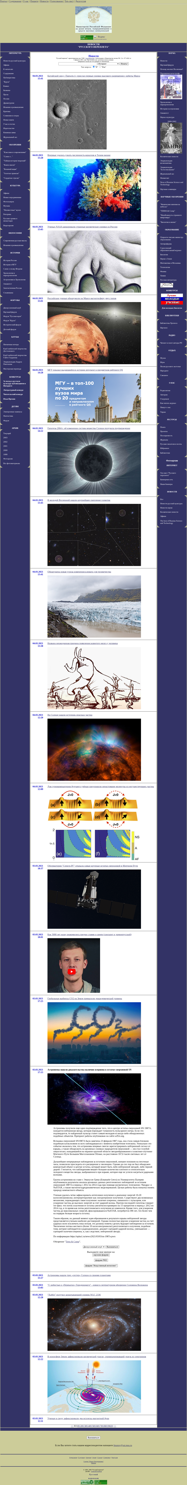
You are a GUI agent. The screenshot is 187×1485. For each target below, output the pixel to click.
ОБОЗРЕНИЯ (15, 145)
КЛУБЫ (15, 337)
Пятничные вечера (11, 344)
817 (99, 1426)
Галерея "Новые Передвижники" (94, 1461)
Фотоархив (8, 459)
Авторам (163, 395)
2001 (5, 446)
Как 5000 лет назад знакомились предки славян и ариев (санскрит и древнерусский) (89, 934)
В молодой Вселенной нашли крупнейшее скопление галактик (78, 500)
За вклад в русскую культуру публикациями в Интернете (14, 383)
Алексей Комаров (96, 1471)
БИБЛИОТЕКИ (172, 315)
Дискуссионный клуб (12, 308)
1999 (5, 454)
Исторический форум (12, 325)
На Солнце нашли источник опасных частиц (69, 715)
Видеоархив (8, 225)
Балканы (6, 90)
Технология (165, 267)
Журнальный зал (10, 137)
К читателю (8, 69)
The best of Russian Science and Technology (171, 522)
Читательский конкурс (13, 394)
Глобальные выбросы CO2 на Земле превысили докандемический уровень (84, 998)
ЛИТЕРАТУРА (15, 53)
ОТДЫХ (172, 350)
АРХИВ (15, 428)
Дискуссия (80, 1)
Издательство (8, 128)
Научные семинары (168, 189)
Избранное (164, 448)
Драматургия (8, 103)
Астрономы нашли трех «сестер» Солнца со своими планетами (79, 1275)
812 (79, 1426)
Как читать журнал (168, 403)
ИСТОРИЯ (15, 253)
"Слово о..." (8, 156)
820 (111, 1426)
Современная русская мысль (15, 240)
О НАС (172, 383)
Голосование (57, 1)
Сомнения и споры (11, 116)
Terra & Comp (72, 1241)
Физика (163, 271)
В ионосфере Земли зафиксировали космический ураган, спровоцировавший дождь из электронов (96, 1356)
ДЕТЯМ (15, 406)
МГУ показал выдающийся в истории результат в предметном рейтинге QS (85, 370)
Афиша (6, 65)
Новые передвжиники (12, 197)
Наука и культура (167, 117)
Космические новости (169, 156)
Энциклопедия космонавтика (166, 162)
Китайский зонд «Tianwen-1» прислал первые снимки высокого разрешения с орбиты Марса (93, 76)
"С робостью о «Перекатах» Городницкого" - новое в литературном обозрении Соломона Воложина (97, 1285)
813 (83, 1426)
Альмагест (7, 284)
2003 (5, 438)
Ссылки (99, 1457)
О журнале (164, 399)
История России (10, 260)
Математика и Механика (170, 263)
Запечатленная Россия (12, 288)
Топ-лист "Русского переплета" (168, 474)
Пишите (34, 1)
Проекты (164, 431)
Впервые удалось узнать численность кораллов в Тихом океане (78, 155)
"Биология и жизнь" (168, 222)
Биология (164, 254)
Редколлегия (165, 390)
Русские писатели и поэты (171, 444)
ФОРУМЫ (15, 300)
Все (161, 499)
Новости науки (166, 508)
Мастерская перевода (12, 369)
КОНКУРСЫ (15, 377)
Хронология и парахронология (10, 274)
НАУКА (172, 53)
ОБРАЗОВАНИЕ (172, 230)
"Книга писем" (9, 165)
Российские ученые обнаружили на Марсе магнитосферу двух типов (81, 298)
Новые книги (8, 120)
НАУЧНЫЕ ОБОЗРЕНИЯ (172, 197)
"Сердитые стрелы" (11, 178)
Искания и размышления (13, 107)
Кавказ (6, 86)
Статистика (106, 1457)
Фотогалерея (8, 202)
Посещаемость (166, 435)
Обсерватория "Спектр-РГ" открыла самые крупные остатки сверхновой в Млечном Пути (92, 866)
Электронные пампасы (12, 412)
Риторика (7, 214)
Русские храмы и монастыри (10, 219)
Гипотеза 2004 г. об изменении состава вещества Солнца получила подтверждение (88, 428)
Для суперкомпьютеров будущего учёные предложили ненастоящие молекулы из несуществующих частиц (100, 786)
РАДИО (172, 335)
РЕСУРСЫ (172, 419)
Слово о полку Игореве (12, 269)
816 (95, 1426)
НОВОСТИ (172, 492)
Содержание (15, 1)
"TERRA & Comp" (167, 211)
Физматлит (164, 178)
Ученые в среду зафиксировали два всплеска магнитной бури (78, 1418)
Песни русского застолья (170, 366)
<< (72, 1426)
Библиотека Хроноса (168, 323)
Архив (94, 1457)
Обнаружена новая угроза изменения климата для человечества (79, 572)
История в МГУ (9, 265)
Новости (44, 1)
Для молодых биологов (172, 308)
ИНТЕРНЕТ (172, 465)
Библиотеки (165, 453)
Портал (3, 1)
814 (87, 1426)
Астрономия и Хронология (14, 279)
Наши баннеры (166, 484)
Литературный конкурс (13, 390)
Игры (162, 362)
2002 (5, 442)
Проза (5, 94)
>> (115, 1426)
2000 (5, 450)
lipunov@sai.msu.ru (123, 1445)
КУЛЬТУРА (15, 185)
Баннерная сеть (166, 479)
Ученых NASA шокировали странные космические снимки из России (82, 227)
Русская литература (168, 280)
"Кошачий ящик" (10, 169)
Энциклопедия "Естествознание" (167, 168)
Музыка (6, 206)
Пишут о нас (165, 407)
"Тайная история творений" (14, 161)
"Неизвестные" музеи (12, 210)
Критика (6, 111)
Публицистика (9, 78)
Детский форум (9, 329)
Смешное (164, 375)
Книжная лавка (9, 132)
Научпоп (163, 328)
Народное (164, 371)
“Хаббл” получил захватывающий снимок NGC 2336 (74, 1295)
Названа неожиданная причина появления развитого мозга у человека (82, 643)
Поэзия (6, 99)
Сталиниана (8, 293)
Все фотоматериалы (11, 463)
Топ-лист (69, 1)
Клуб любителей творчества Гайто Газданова (15, 356)
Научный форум (10, 312)
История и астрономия (169, 109)
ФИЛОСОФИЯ (15, 233)
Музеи (163, 358)
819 (107, 1426)
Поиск (162, 427)
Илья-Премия (9, 399)
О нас (26, 1)
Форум (6, 420)
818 (103, 1426)
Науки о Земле (166, 259)
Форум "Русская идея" (12, 316)
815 (91, 1426)
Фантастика (8, 416)
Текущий (7, 433)
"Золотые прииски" (11, 173)
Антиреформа (166, 244)
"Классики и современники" (14, 152)
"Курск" (6, 82)
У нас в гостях (9, 124)
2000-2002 (172, 121)
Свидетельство (89, 58)
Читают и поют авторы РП (171, 343)
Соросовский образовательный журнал (170, 249)
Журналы (164, 440)
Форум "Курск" (9, 320)
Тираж (163, 412)
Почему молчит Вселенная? (171, 69)
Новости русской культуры (14, 61)
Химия (163, 276)
